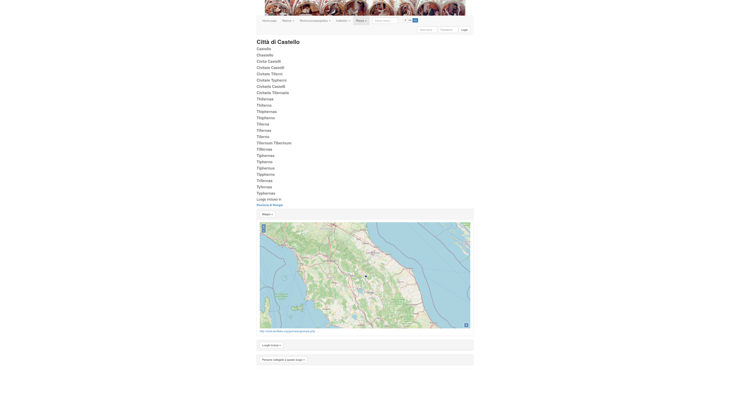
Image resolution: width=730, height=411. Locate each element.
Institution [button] (342, 20)
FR (410, 20)
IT (405, 20)
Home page (270, 20)
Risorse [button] (287, 20)
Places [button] (360, 20)
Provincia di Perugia (270, 205)
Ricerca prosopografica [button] (314, 20)
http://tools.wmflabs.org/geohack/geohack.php (287, 331)
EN (415, 20)
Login (464, 30)
